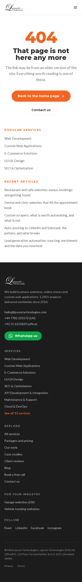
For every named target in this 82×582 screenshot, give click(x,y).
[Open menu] (75, 7)
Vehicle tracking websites (22, 509)
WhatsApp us (26, 336)
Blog (7, 468)
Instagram (54, 528)
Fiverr (8, 528)
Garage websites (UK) (19, 502)
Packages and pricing (18, 441)
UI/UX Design (14, 161)
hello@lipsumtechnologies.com (25, 312)
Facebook (37, 528)
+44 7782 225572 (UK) (19, 318)
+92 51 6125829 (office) (20, 324)
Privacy (8, 566)
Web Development (17, 138)
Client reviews (14, 461)
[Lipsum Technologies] (14, 7)
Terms (21, 566)
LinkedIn (21, 528)
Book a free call (14, 474)
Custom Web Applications (23, 146)
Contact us (41, 110)
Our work (10, 447)
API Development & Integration (26, 393)
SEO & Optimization (18, 168)
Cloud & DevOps (15, 406)
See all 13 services (17, 413)
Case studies (13, 454)
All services (12, 434)
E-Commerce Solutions (20, 153)
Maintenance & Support (20, 399)
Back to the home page (38, 96)
